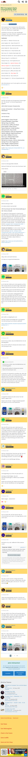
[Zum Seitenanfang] (25, 755)
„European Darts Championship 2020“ (14, 224)
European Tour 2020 (10, 691)
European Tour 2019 (10, 709)
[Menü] (26, 1)
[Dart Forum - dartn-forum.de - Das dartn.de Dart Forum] (3, 1)
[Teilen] (26, 14)
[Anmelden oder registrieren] (22, 2)
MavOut (4, 11)
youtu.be (22, 547)
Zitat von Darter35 (9, 362)
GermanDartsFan (8, 688)
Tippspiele (7, 689)
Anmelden (7, 673)
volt (5, 693)
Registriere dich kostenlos (12, 667)
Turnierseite (5, 84)
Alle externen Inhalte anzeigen (14, 555)
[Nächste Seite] (17, 656)
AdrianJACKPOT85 (8, 710)
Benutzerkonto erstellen (20, 673)
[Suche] (19, 1)
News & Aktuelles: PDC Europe (11, 694)
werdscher (7, 705)
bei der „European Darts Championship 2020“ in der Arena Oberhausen (13, 231)
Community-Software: (14, 747)
